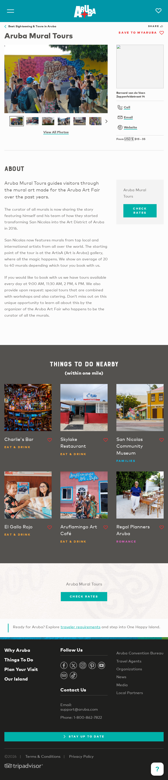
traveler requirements (80, 627)
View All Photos (56, 132)
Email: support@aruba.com (79, 707)
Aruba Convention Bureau (139, 653)
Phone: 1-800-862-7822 (81, 717)
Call (127, 107)
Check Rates (140, 211)
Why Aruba (17, 650)
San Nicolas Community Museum (129, 446)
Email (128, 117)
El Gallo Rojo (18, 526)
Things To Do (18, 659)
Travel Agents (128, 661)
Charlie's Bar (18, 439)
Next (106, 121)
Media (122, 685)
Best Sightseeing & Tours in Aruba (31, 26)
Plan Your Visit (21, 669)
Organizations (129, 669)
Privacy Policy (81, 756)
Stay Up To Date (87, 736)
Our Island (16, 679)
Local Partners (129, 692)
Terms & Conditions (42, 756)
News (121, 676)
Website (130, 127)
